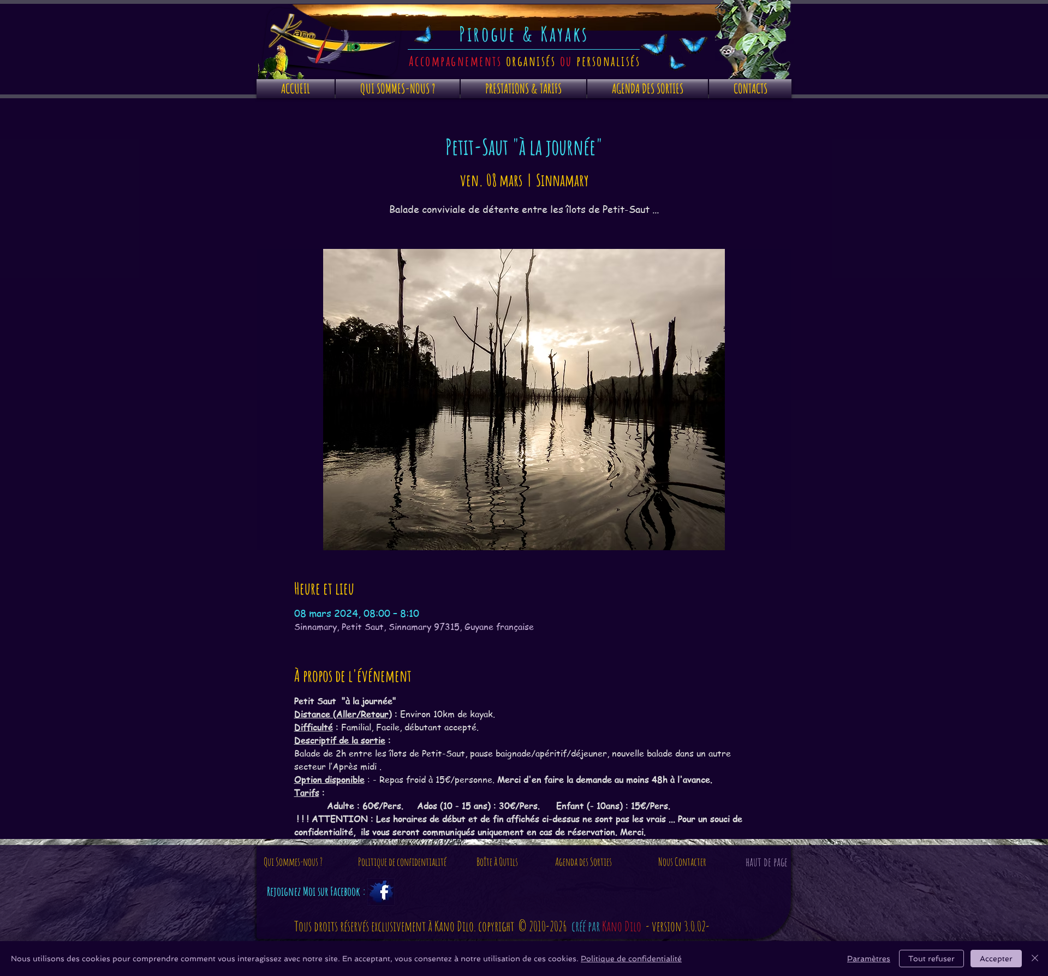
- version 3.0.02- (678, 926)
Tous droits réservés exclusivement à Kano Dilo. (386, 926)
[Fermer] (1034, 958)
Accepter (996, 958)
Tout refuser (931, 958)
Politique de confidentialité (631, 958)
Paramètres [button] (868, 958)
